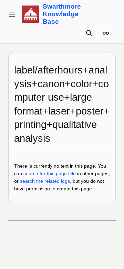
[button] (11, 14)
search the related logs (45, 181)
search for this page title (49, 173)
